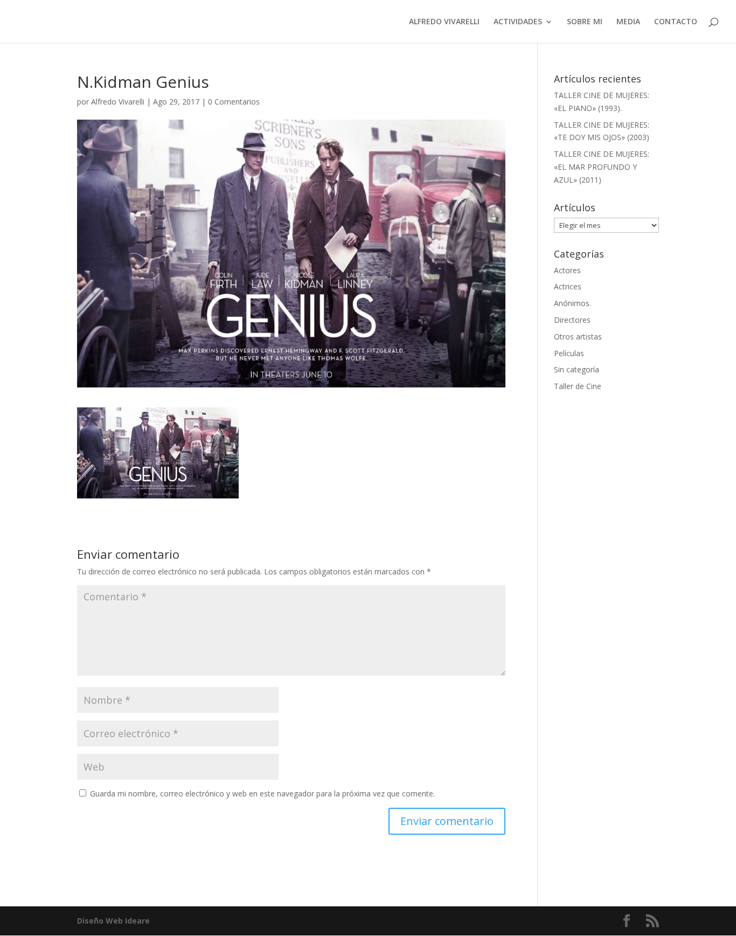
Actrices (567, 286)
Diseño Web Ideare (113, 921)
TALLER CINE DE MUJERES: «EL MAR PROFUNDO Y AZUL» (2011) (601, 167)
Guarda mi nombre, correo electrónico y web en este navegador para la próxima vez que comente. (262, 793)
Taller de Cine (577, 386)
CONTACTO (675, 22)
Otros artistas (578, 336)
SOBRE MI (584, 22)
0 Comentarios (234, 101)
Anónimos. (572, 303)
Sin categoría (576, 369)
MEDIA (628, 22)
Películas (569, 353)
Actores (567, 270)
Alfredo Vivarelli (117, 101)
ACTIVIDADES (518, 22)
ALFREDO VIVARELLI (444, 22)
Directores (572, 320)
